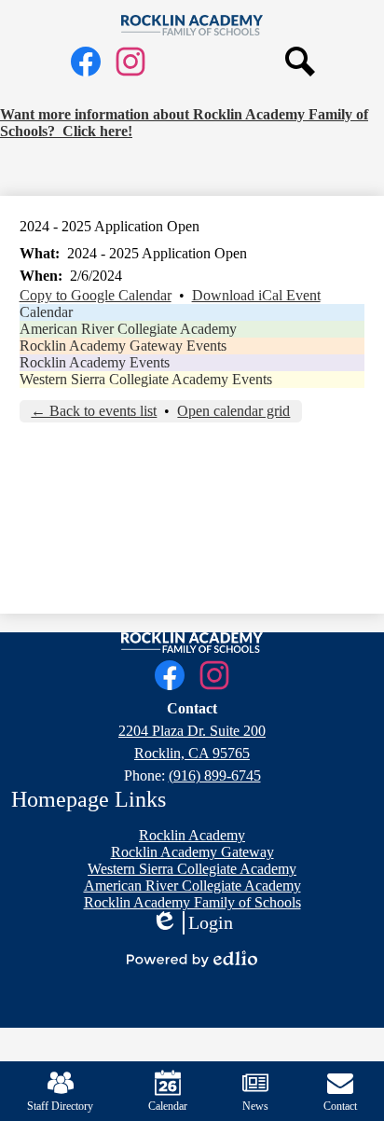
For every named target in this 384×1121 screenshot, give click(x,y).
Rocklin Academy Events (95, 362)
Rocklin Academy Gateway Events (123, 345)
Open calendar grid (233, 411)
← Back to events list (94, 411)
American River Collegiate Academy (128, 329)
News (255, 1106)
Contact (340, 1106)
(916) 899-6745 (215, 775)
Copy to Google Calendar (95, 295)
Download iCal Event (256, 295)
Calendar (46, 312)
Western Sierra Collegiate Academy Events (146, 379)
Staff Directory (60, 1106)
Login (192, 923)
